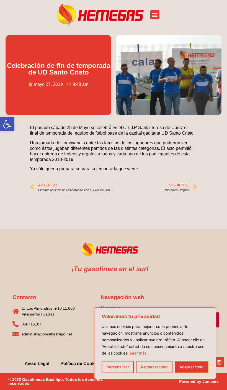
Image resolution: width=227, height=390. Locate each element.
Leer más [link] (138, 353)
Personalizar (118, 367)
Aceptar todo (191, 367)
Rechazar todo (154, 367)
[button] (154, 14)
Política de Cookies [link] (80, 363)
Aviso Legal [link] (37, 363)
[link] (7, 124)
